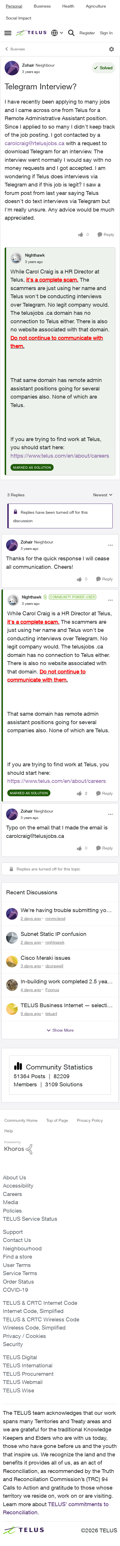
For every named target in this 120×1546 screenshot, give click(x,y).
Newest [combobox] (103, 495)
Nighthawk (35, 255)
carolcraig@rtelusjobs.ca (34, 143)
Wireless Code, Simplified (34, 1327)
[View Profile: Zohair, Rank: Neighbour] (12, 68)
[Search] (71, 32)
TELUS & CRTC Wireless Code (41, 1319)
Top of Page (57, 1120)
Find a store (17, 1256)
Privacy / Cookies (24, 1336)
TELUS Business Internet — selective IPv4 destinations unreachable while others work (67, 1005)
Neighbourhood (22, 1248)
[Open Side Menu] (7, 33)
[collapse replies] (60, 537)
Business (42, 5)
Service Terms (20, 1273)
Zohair (28, 65)
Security (13, 1344)
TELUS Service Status (30, 1219)
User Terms (17, 1265)
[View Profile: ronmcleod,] (12, 914)
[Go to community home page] (32, 33)
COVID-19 (15, 1289)
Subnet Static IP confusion (54, 934)
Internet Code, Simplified (33, 1311)
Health (68, 5)
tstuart (51, 1013)
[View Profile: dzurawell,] (12, 961)
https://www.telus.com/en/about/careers (59, 455)
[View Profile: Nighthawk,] (16, 258)
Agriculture (96, 5)
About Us (14, 1177)
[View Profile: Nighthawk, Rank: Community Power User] (13, 600)
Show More (63, 1030)
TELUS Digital (20, 1357)
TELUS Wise (18, 1390)
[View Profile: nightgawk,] (12, 937)
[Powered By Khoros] (60, 1147)
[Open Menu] (111, 49)
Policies (12, 1210)
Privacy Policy (90, 1120)
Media (10, 1202)
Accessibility (18, 1185)
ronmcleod (55, 918)
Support (13, 1232)
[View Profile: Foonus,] (12, 985)
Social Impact (18, 17)
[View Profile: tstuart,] (12, 1009)
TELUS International (27, 1365)
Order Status (18, 1281)
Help (8, 1130)
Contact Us (17, 1240)
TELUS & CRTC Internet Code (40, 1303)
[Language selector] (57, 33)
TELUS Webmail (23, 1382)
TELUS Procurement (28, 1374)
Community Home (21, 1120)
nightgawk (54, 942)
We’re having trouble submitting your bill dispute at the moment (66, 910)
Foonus (52, 989)
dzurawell (54, 965)
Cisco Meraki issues (45, 958)
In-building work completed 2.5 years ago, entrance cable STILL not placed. (67, 981)
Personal (14, 5)
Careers (12, 1194)
